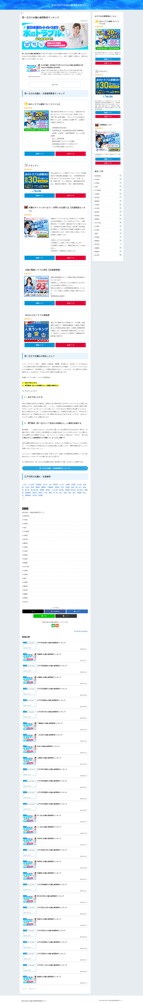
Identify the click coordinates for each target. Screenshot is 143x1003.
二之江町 (55, 490)
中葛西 (67, 487)
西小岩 (27, 490)
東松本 (34, 492)
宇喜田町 (38, 484)
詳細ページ (39, 154)
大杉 (50, 484)
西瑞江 (48, 490)
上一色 (61, 484)
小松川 (27, 487)
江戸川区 (26, 508)
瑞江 (74, 492)
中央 (62, 487)
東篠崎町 (28, 492)
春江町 (61, 490)
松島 (65, 492)
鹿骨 (32, 487)
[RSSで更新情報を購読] (57, 625)
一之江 (24, 484)
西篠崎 (42, 490)
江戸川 (45, 484)
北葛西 (73, 484)
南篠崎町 (28, 495)
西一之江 (79, 487)
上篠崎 (67, 484)
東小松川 (80, 490)
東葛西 (67, 490)
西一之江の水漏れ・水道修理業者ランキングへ (55, 468)
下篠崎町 (50, 487)
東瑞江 (40, 492)
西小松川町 (34, 490)
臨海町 (40, 495)
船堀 (50, 492)
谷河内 (34, 495)
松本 (69, 492)
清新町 (57, 487)
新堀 (72, 487)
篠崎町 (43, 487)
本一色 (55, 492)
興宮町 (55, 484)
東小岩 (73, 490)
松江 (60, 492)
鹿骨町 (37, 487)
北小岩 (79, 484)
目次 (53, 84)
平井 (45, 492)
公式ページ (70, 154)
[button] (66, 616)
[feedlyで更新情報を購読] (53, 625)
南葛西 (79, 492)
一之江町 (31, 484)
